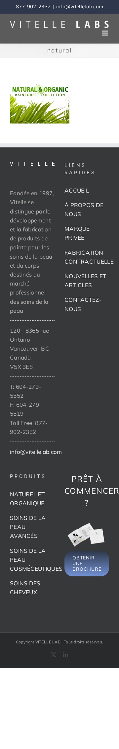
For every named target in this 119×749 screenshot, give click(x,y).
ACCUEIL (76, 190)
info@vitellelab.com (79, 6)
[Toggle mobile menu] (105, 33)
